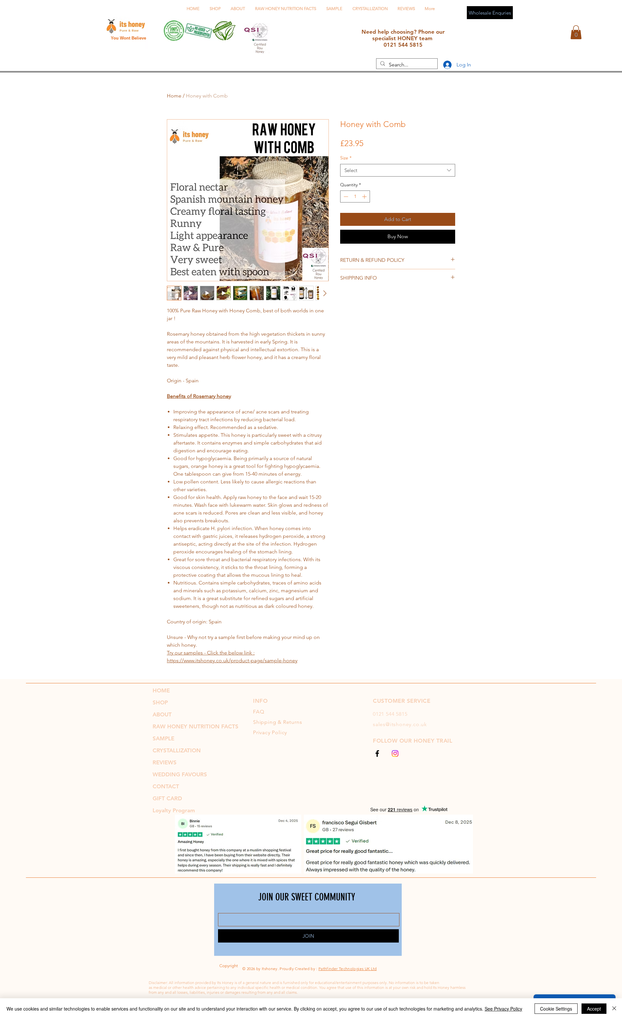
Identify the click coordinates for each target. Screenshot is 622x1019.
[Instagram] (395, 753)
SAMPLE (163, 738)
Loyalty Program (174, 810)
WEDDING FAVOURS (180, 774)
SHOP (160, 702)
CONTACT (166, 786)
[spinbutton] (355, 196)
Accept (594, 1008)
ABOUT (162, 714)
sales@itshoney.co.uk (400, 724)
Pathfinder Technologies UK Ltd (347, 968)
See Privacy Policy (503, 1008)
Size (345, 158)
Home (174, 96)
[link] (576, 32)
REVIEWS (165, 762)
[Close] (614, 1008)
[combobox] (397, 170)
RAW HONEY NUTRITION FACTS (195, 726)
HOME (161, 690)
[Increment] (365, 196)
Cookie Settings (556, 1008)
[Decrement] (345, 196)
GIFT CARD (167, 798)
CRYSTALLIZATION (177, 750)
